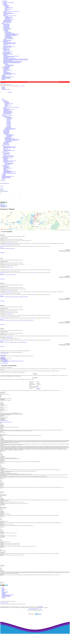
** (65, 251)
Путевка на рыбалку (3, 246)
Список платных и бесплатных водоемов (9, 46)
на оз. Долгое (8, 120)
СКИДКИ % (3, 175)
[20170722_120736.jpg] (35, 580)
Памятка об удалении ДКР (7, 74)
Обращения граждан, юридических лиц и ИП (10, 15)
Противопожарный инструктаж (9, 129)
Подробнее (5, 3)
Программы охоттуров (7, 50)
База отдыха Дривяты (7, 24)
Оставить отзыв (3, 399)
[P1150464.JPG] (35, 563)
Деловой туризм (6, 29)
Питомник (5, 70)
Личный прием (7, 18)
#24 (0, 539)
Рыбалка (3, 41)
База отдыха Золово (6, 131)
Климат (6, 8)
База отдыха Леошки (6, 25)
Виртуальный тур (6, 14)
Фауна (6, 10)
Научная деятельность (5, 53)
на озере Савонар (9, 124)
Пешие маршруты (9, 135)
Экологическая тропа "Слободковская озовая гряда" (12, 139)
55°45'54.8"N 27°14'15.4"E (9, 291)
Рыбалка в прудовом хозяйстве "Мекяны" (9, 43)
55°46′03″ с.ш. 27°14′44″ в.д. (38, 388)
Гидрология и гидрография (9, 7)
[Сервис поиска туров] (38, 614)
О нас (3, 3)
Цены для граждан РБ (7, 52)
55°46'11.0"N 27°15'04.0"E (9, 337)
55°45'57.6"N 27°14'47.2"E (9, 313)
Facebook (1, 602)
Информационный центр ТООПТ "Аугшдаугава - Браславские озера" (13, 61)
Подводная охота (6, 44)
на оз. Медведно (9, 122)
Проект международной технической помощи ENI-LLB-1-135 (12, 62)
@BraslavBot (5, 359)
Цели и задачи (5, 4)
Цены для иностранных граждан (8, 51)
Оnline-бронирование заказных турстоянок (8, 76)
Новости (3, 114)
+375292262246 (5, 360)
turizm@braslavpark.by (5, 361)
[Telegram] (7, 585)
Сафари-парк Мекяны (8, 36)
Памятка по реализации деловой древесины (10, 173)
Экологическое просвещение (9, 65)
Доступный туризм (6, 144)
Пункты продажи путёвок (7, 149)
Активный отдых (6, 30)
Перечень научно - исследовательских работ (10, 58)
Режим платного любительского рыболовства (10, 146)
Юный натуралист (7, 66)
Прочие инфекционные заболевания (9, 2)
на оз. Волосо (9, 126)
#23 (0, 549)
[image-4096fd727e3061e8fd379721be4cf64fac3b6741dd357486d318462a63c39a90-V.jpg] (35, 557)
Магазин (5, 174)
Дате (1, 420)
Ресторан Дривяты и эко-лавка (9, 38)
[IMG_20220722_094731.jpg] (35, 489)
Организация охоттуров (7, 48)
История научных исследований (8, 157)
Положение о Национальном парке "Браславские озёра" (11, 11)
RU (20, 85)
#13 (0, 568)
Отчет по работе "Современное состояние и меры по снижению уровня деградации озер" (16, 59)
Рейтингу (3, 420)
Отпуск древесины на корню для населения (10, 73)
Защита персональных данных (8, 20)
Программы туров (7, 137)
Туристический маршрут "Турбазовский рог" (11, 35)
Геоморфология (7, 102)
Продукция (3, 75)
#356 (1, 480)
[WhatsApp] (5, 585)
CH (24, 85)
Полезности (6, 420)
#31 (0, 529)
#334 (1, 508)
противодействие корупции (6, 89)
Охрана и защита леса (7, 69)
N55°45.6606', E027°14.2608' (10, 243)
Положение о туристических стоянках (10, 128)
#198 (1, 453)
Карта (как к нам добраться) (7, 12)
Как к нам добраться (6, 108)
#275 (1, 422)
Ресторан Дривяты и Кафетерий (6, 177)
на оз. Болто (8, 119)
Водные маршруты (9, 136)
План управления (6, 57)
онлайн (33, 246)
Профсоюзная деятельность (7, 110)
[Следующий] (11, 96)
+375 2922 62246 (2, 358)
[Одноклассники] (1, 585)
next (2, 247)
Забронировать (2, 252)
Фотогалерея (3, 79)
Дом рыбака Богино (6, 27)
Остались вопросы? (3, 355)
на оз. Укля (8, 125)
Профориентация (6, 54)
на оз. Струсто (9, 123)
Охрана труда (5, 71)
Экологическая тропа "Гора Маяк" (10, 33)
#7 (0, 465)
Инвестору (3, 88)
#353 (1, 496)
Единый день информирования (8, 115)
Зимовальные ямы (6, 151)
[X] (3, 585)
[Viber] (4, 585)
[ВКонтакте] (0, 585)
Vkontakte (4, 602)
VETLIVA (3, 178)
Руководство (5, 100)
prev (0, 247)
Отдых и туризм (4, 23)
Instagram (7, 602)
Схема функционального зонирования (9, 13)
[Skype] (6, 585)
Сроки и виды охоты (6, 49)
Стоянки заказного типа (8, 117)
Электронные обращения (8, 17)
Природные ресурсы (6, 5)
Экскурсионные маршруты (9, 141)
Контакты (5, 39)
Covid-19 (5, 1)
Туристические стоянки (7, 28)
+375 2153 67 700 (2, 357)
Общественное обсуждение (7, 21)
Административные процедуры (9, 19)
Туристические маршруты (8, 37)
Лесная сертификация (7, 72)
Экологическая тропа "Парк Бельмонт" (10, 34)
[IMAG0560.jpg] (35, 560)
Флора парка (7, 9)
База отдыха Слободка (7, 26)
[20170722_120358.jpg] (35, 577)
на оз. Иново (8, 121)
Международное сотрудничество (8, 60)
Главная (3, 587)
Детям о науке (5, 63)
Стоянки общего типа (8, 127)
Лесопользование (6, 68)
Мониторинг (5, 55)
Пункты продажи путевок (7, 45)
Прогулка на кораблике (8, 32)
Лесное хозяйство (4, 592)
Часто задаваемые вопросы (7, 22)
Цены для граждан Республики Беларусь (9, 156)
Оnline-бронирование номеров (6, 77)
